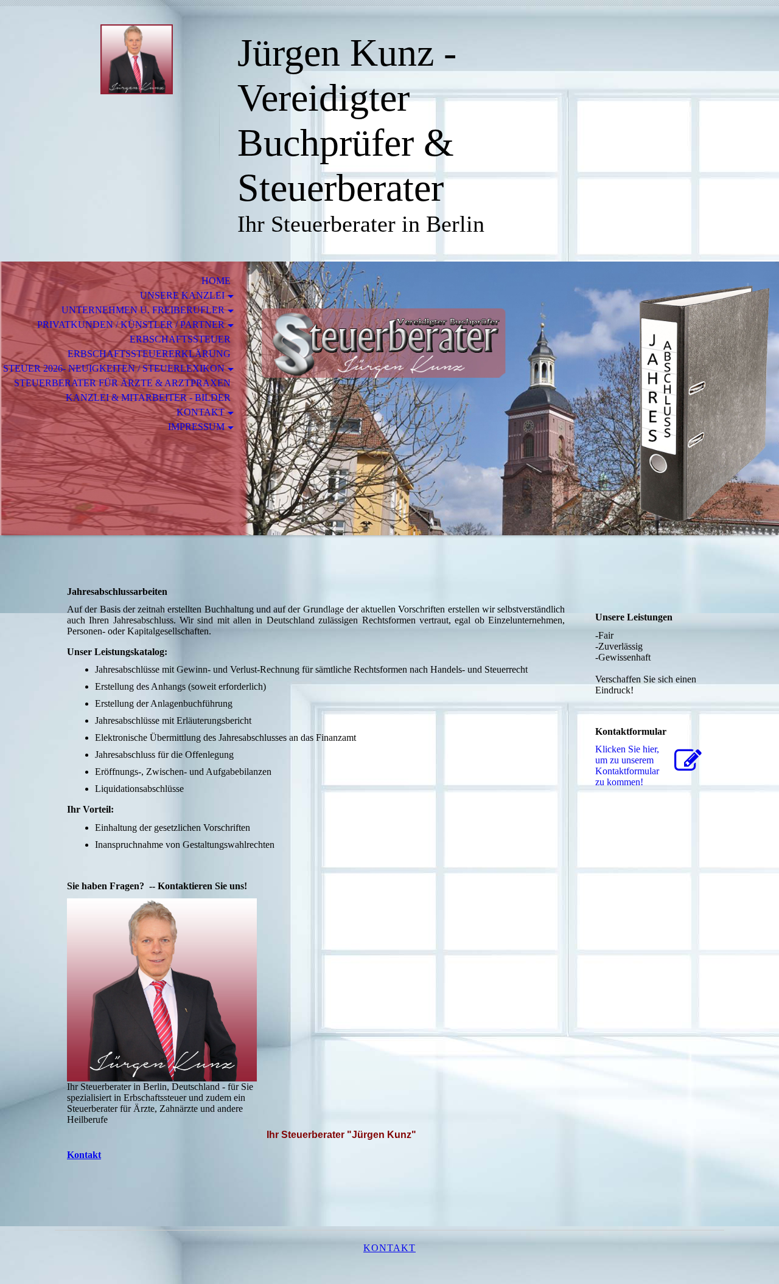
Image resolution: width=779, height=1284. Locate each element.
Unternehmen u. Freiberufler (143, 310)
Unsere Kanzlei (182, 295)
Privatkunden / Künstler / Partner (131, 324)
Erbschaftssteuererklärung (149, 354)
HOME (214, 281)
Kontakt (200, 412)
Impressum (196, 427)
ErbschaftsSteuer (180, 339)
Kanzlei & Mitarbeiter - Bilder (148, 397)
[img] (137, 59)
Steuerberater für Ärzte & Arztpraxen (122, 383)
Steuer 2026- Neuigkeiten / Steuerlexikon (114, 368)
